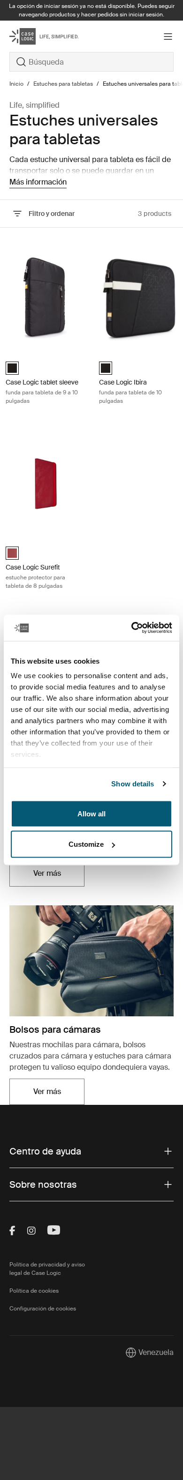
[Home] (36, 36)
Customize (86, 844)
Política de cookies (34, 1291)
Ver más (58, 876)
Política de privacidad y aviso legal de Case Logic (47, 1269)
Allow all (91, 813)
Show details (132, 784)
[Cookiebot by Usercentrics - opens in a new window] (131, 628)
